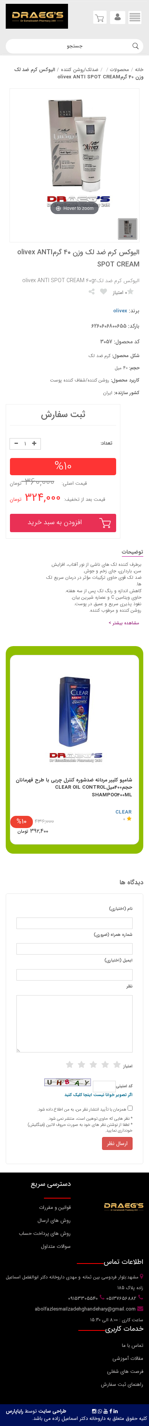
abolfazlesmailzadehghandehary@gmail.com (86, 1309)
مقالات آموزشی (127, 1359)
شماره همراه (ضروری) (113, 935)
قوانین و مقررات (55, 1207)
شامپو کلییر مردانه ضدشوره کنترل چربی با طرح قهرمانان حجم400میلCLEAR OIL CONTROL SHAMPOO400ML (74, 787)
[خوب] (93, 1064)
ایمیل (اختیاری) (118, 961)
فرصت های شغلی (125, 1372)
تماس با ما (132, 1346)
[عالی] (117, 1064)
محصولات (119, 69)
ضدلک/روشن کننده (80, 69)
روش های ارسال (54, 1220)
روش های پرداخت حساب (45, 1233)
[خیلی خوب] (105, 1064)
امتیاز (128, 1067)
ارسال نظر (117, 1143)
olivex (120, 311)
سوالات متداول (56, 1246)
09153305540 (82, 1298)
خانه (139, 69)
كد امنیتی (124, 1086)
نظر (129, 987)
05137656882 (120, 1298)
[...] (128, 229)
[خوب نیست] (69, 1064)
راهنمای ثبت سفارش (122, 1385)
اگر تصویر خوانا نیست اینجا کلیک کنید (99, 1095)
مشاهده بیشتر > (124, 623)
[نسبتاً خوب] (81, 1064)
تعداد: (106, 443)
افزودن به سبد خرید (55, 522)
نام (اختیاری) (121, 909)
